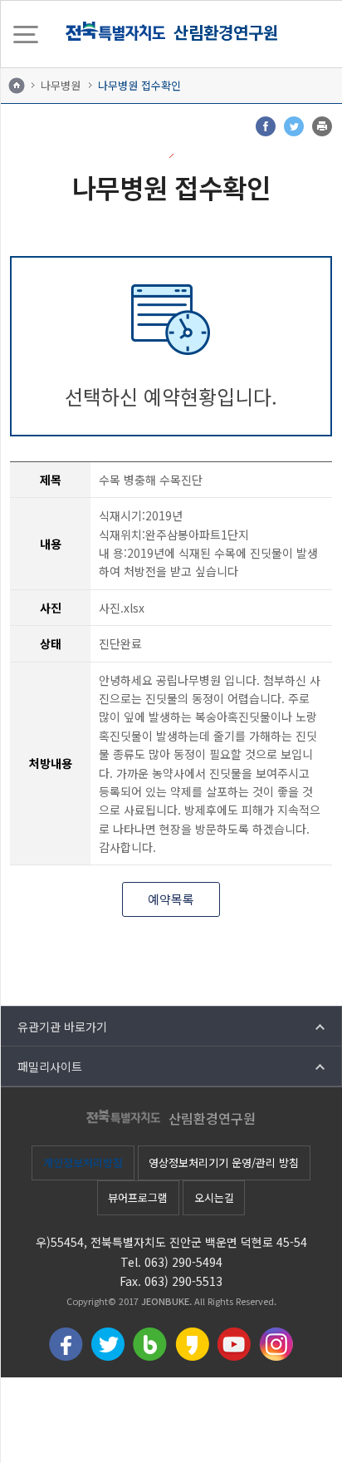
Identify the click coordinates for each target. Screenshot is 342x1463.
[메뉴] (25, 34)
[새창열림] (66, 1342)
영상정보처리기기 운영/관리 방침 (224, 1162)
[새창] (266, 126)
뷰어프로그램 (138, 1197)
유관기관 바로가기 (62, 1026)
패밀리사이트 (49, 1066)
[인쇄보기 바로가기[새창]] (322, 126)
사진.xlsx (121, 607)
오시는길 (214, 1197)
